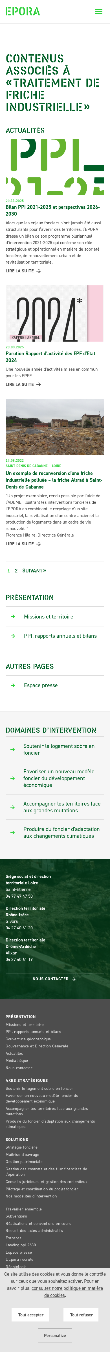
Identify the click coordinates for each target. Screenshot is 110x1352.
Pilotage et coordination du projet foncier (42, 1189)
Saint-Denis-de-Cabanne (27, 465)
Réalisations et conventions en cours (38, 1223)
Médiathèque (17, 1060)
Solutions (17, 1139)
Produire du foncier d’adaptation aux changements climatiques (50, 1124)
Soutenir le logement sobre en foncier (40, 1088)
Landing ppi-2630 (21, 1245)
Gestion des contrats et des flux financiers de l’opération (46, 1171)
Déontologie (16, 1266)
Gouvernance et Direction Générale (37, 1046)
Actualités (14, 1053)
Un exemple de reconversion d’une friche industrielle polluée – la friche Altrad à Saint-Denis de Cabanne (54, 480)
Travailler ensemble (24, 1209)
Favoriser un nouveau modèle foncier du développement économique (42, 1098)
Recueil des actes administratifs (34, 1230)
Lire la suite (20, 271)
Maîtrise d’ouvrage (22, 1154)
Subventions (16, 1216)
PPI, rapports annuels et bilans (33, 1031)
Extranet (13, 1238)
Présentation (30, 597)
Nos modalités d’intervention (31, 1196)
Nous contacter (51, 979)
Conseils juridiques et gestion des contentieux (46, 1181)
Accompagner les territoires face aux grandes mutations (47, 1111)
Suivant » (34, 570)
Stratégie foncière (22, 1147)
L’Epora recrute (20, 1259)
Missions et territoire (25, 1024)
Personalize (55, 1335)
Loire (56, 465)
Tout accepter (30, 1315)
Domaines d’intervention (51, 730)
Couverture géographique (28, 1039)
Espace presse (19, 1252)
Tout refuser (81, 1315)
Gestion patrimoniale (24, 1161)
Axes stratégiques (27, 1080)
